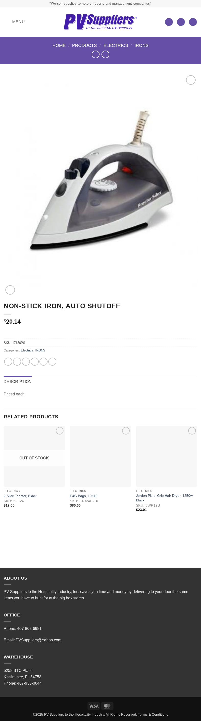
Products (84, 45)
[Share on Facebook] (17, 362)
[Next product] (95, 54)
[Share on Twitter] (26, 362)
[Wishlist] (169, 22)
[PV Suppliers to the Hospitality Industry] (100, 22)
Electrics (115, 45)
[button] (14, 22)
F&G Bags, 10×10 (84, 496)
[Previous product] (105, 54)
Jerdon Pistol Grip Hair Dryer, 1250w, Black (164, 498)
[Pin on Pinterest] (43, 362)
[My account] (181, 22)
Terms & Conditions (153, 714)
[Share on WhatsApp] (8, 362)
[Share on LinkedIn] (52, 362)
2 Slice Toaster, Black (20, 496)
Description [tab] (18, 382)
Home (59, 45)
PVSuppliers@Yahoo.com (38, 640)
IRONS (142, 45)
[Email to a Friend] (35, 362)
